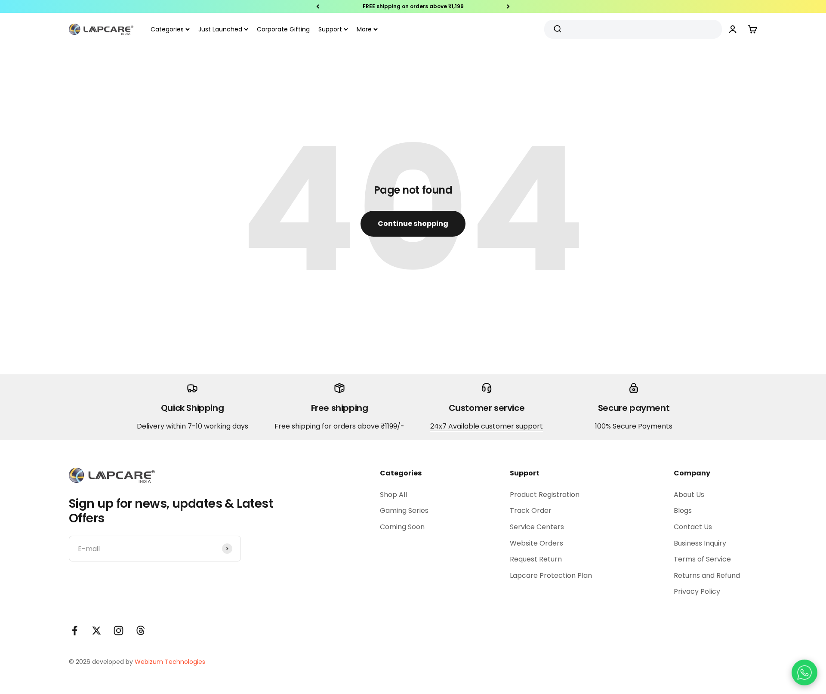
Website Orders (536, 543)
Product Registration (544, 495)
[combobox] (629, 29)
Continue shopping (413, 223)
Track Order (531, 510)
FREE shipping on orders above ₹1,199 (413, 6)
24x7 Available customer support (486, 426)
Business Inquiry (700, 543)
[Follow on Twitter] (96, 630)
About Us (689, 495)
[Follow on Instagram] (118, 630)
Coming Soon (402, 527)
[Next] (508, 6)
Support (330, 29)
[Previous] (317, 6)
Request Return (536, 559)
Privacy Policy (697, 591)
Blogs (683, 510)
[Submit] (559, 29)
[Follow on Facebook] (74, 630)
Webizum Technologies (170, 661)
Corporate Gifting (283, 29)
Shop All (393, 495)
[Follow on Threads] (140, 630)
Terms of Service (702, 559)
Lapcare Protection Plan (551, 575)
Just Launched (220, 29)
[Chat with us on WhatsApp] (804, 672)
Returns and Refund (707, 575)
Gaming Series (404, 510)
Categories (167, 29)
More (364, 29)
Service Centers (537, 527)
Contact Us (693, 527)
